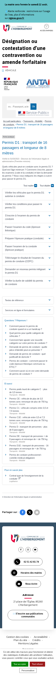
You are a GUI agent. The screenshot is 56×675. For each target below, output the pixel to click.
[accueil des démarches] (28, 100)
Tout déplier (45, 185)
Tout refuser (37, 664)
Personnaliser (28, 670)
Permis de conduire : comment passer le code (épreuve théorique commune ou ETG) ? (28, 364)
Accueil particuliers (12, 121)
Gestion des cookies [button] (17, 637)
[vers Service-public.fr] (34, 113)
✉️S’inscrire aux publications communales (28, 615)
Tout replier (28, 185)
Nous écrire (31, 583)
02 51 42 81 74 (31, 561)
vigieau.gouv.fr (16, 18)
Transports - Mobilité (33, 121)
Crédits (36, 640)
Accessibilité (41, 637)
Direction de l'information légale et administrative (23, 497)
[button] (28, 194)
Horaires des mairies (31, 572)
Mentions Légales (28, 643)
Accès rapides (46, 31)
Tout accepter (19, 664)
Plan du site (20, 640)
